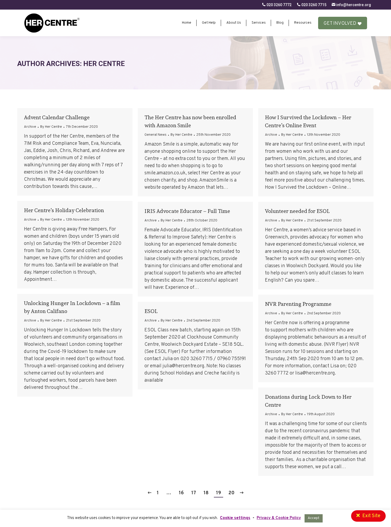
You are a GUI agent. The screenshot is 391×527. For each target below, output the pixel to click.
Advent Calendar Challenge (57, 117)
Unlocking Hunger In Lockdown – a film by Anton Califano (72, 307)
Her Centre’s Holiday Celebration (64, 210)
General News (155, 135)
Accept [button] (313, 518)
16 (181, 493)
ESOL (150, 311)
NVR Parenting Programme (298, 304)
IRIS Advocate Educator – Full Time (187, 211)
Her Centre (104, 64)
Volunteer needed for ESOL (297, 211)
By (51, 127)
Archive (30, 127)
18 (206, 493)
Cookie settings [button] (235, 518)
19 (218, 493)
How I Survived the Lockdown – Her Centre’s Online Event (308, 121)
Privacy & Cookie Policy (279, 518)
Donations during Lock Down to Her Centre (308, 401)
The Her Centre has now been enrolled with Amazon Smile (190, 121)
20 (231, 493)
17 (193, 493)
